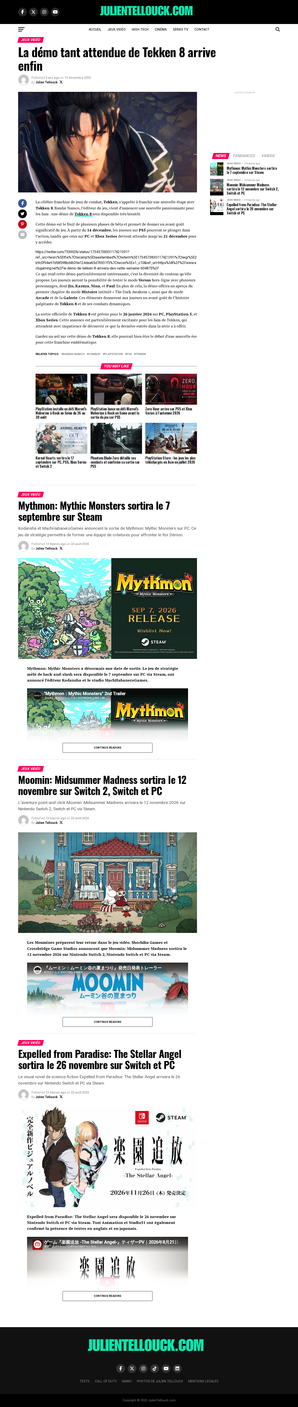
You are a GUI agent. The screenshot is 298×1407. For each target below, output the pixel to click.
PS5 (129, 354)
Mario (127, 1381)
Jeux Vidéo (117, 29)
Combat (95, 354)
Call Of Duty (106, 1381)
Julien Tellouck (47, 82)
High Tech (140, 29)
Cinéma (161, 29)
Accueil (95, 29)
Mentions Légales (203, 1381)
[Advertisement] (245, 122)
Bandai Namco (74, 354)
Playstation (113, 354)
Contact (201, 29)
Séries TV (180, 29)
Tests (85, 1381)
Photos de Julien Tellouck (160, 1381)
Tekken (141, 354)
